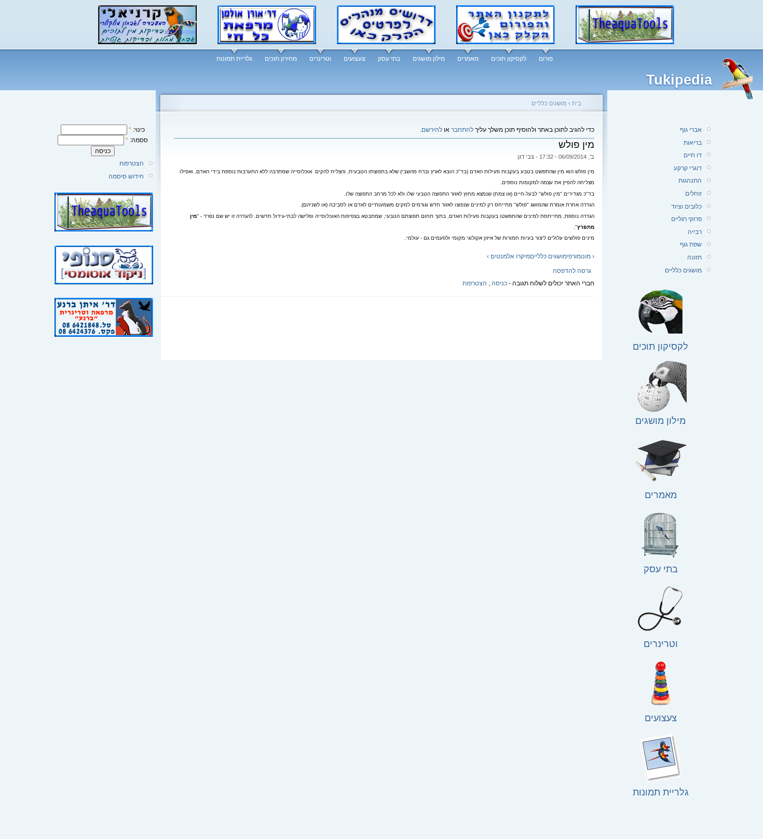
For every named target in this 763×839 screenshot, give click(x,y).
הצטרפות (131, 163)
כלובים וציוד (686, 206)
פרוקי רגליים (686, 219)
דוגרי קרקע (688, 168)
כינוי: (137, 129)
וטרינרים (320, 58)
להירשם (431, 129)
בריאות (693, 142)
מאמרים (468, 58)
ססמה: (137, 140)
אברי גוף (691, 129)
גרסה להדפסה (572, 270)
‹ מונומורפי (580, 256)
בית (576, 103)
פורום (546, 58)
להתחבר (462, 129)
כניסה (499, 283)
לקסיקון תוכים (508, 58)
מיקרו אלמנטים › (508, 256)
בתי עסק (389, 58)
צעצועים (354, 58)
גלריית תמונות (234, 58)
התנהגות (690, 180)
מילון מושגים (429, 58)
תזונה (694, 257)
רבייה (695, 232)
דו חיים (693, 155)
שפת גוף (691, 244)
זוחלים (693, 193)
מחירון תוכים (281, 58)
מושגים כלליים (549, 103)
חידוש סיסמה (126, 176)
